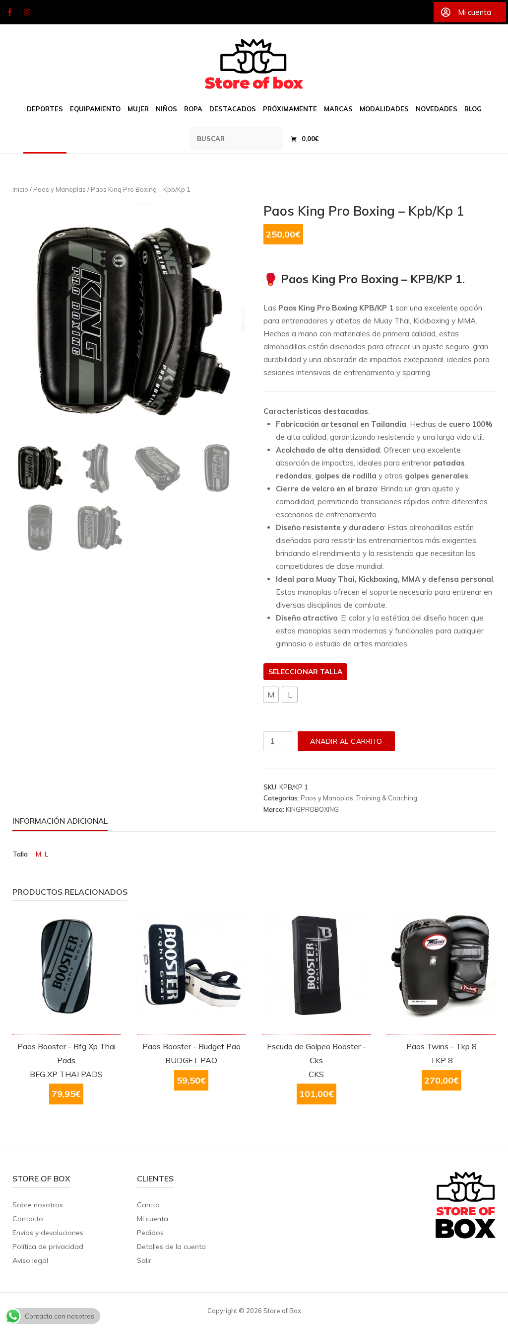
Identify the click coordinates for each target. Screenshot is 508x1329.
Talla (331, 671)
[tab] (60, 823)
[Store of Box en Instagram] (27, 12)
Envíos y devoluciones (47, 1232)
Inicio (20, 189)
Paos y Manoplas (59, 189)
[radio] (270, 694)
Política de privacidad (47, 1246)
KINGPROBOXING (312, 809)
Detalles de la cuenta (171, 1246)
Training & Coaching (386, 798)
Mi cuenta (152, 1218)
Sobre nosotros (37, 1204)
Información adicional (60, 821)
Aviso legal (30, 1260)
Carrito (148, 1204)
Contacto (27, 1218)
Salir (144, 1260)
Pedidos (150, 1232)
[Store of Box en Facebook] (9, 12)
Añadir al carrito (346, 741)
